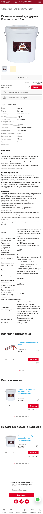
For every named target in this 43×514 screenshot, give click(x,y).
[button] (19, 370)
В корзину (36, 87)
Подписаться (21, 495)
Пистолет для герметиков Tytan (28, 344)
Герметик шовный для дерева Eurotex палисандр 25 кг (26, 391)
